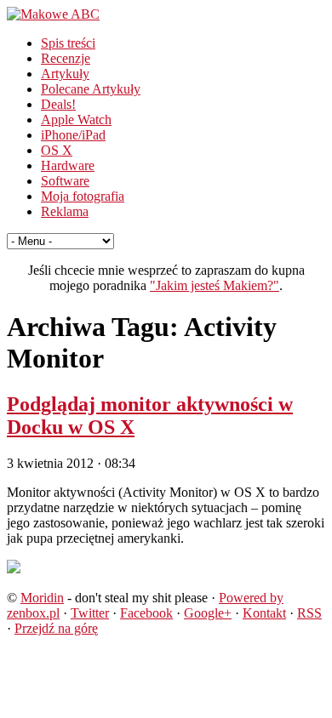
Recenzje (65, 58)
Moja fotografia (82, 196)
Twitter (90, 613)
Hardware (67, 165)
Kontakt (264, 613)
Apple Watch (76, 119)
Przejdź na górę (56, 628)
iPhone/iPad (73, 135)
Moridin (42, 597)
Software (65, 181)
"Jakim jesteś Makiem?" (214, 285)
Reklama (65, 211)
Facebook (146, 613)
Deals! (58, 104)
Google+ (208, 613)
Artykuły (65, 73)
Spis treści (68, 43)
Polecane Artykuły (90, 89)
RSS (309, 613)
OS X (56, 150)
